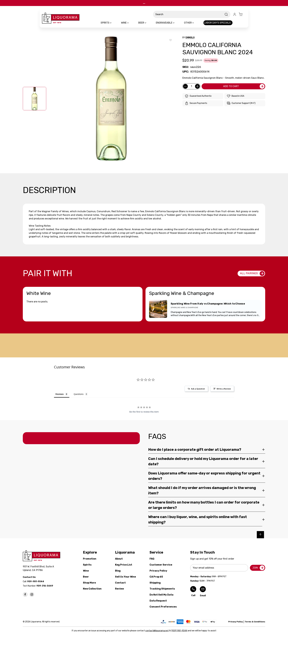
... (144, 2)
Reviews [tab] (60, 394)
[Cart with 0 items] (242, 14)
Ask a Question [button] (198, 388)
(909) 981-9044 (179, 630)
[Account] (234, 14)
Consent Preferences (163, 606)
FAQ (152, 558)
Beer (86, 576)
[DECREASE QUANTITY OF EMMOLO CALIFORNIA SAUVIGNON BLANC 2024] (185, 86)
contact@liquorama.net (157, 630)
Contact (120, 582)
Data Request (158, 600)
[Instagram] (31, 594)
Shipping (155, 582)
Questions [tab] (79, 394)
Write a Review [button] (224, 388)
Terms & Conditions (255, 622)
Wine (86, 570)
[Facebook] (25, 594)
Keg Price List (123, 564)
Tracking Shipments (162, 588)
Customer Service (161, 564)
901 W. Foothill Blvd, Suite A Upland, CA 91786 (39, 568)
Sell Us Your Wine (125, 576)
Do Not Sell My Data (161, 594)
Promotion (89, 558)
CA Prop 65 (156, 576)
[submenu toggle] (113, 23)
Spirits (87, 564)
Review (119, 588)
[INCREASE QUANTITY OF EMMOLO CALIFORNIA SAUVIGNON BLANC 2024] (197, 86)
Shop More (89, 582)
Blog (118, 570)
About (119, 558)
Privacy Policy (158, 570)
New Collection (92, 588)
